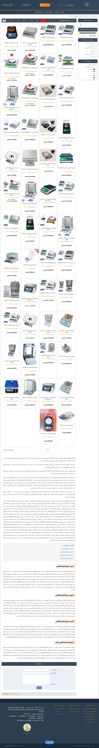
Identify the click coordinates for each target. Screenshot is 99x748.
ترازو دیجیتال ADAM (90, 54)
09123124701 (36, 720)
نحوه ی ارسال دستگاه (89, 714)
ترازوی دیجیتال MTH (90, 43)
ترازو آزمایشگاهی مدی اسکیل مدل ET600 (66, 398)
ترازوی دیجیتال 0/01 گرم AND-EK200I (30, 68)
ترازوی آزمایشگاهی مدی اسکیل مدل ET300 (66, 331)
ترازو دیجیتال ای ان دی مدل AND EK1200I (30, 43)
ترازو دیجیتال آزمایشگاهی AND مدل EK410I (12, 194)
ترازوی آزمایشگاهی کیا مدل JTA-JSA (48, 433)
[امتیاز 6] (6, 694)
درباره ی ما (58, 714)
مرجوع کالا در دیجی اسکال (89, 709)
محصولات (86, 16)
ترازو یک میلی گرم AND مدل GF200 (48, 293)
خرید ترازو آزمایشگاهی (66, 549)
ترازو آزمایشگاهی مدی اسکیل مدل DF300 (11, 361)
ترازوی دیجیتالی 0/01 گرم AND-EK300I (30, 98)
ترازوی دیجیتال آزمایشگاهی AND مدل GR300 (66, 238)
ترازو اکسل (92, 46)
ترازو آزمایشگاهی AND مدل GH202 (11, 300)
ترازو (81, 16)
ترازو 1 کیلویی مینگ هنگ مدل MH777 (11, 168)
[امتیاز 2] (3, 694)
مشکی (91, 69)
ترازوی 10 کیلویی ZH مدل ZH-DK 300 (66, 168)
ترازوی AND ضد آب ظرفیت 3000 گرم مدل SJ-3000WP (48, 398)
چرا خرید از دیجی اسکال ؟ (74, 709)
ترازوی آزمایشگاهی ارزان (66, 558)
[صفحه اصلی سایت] (90, 5)
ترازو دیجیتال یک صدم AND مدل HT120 (48, 68)
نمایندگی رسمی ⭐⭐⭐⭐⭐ (66, 71)
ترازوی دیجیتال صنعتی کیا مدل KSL (66, 356)
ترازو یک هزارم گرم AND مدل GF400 (11, 325)
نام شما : (54, 670)
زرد (92, 73)
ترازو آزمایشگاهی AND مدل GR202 (29, 203)
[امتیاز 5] (5, 694)
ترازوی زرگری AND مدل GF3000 (66, 37)
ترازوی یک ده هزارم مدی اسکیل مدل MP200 (48, 331)
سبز (92, 75)
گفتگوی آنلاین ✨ (49, 742)
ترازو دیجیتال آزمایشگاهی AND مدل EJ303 (48, 229)
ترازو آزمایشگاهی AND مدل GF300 (66, 194)
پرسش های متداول (90, 717)
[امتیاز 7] (7, 694)
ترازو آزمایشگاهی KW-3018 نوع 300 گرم (30, 234)
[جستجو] (80, 24)
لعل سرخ (90, 80)
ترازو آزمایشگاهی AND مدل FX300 (66, 97)
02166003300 (39, 718)
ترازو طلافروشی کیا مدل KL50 (29, 265)
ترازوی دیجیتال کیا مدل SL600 (48, 134)
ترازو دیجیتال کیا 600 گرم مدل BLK (48, 99)
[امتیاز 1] (2, 694)
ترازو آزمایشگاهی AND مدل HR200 (66, 294)
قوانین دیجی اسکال (90, 719)
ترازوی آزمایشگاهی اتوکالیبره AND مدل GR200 (11, 108)
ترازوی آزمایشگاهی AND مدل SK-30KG (11, 398)
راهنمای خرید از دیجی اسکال (90, 711)
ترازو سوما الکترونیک (90, 48)
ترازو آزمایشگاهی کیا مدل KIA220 (30, 367)
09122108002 (28, 720)
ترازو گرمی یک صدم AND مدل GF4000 (66, 262)
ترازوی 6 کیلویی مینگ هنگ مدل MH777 (30, 331)
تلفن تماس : (53, 673)
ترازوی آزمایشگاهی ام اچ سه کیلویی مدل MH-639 (48, 200)
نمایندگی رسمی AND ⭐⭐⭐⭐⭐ (66, 41)
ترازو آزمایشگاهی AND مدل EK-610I (11, 73)
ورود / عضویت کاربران (6, 5)
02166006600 (26, 5)
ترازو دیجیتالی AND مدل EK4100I (11, 228)
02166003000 (32, 718)
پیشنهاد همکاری (90, 722)
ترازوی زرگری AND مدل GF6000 (48, 37)
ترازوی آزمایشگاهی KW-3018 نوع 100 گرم (66, 138)
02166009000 (31, 716)
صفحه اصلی (94, 16)
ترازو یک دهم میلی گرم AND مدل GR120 (48, 356)
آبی (92, 78)
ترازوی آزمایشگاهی (73, 16)
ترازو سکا (92, 56)
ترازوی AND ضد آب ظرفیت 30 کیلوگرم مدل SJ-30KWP (30, 299)
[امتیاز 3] (4, 694)
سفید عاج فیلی (89, 67)
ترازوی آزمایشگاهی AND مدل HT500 (12, 132)
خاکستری (90, 65)
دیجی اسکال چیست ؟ (74, 711)
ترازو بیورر (92, 50)
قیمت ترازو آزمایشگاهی (66, 555)
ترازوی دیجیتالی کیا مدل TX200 (66, 425)
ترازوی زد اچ (92, 58)
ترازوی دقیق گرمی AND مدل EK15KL (30, 169)
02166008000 (22, 716)
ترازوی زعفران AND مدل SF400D (11, 43)
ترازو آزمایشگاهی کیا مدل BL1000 (11, 268)
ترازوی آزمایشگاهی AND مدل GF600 (48, 262)
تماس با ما (58, 711)
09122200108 (20, 720)
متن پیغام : (53, 684)
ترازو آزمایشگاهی (25, 465)
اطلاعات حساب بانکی (59, 709)
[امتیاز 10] (9, 694)
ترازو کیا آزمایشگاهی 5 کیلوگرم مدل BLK (48, 164)
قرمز (92, 71)
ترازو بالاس (92, 52)
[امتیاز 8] (8, 694)
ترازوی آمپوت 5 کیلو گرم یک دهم (66, 68)
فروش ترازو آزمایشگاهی (66, 552)
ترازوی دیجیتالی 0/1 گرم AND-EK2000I (30, 132)
